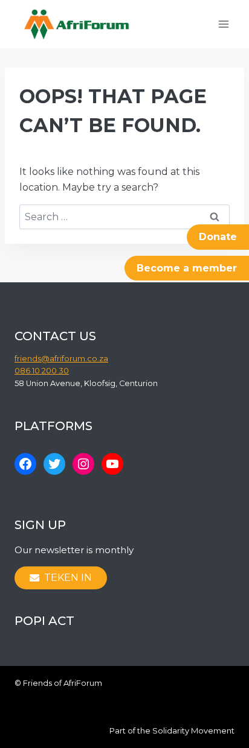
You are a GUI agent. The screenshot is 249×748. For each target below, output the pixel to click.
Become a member (187, 268)
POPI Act (44, 620)
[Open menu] (223, 23)
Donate (218, 236)
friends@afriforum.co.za (61, 358)
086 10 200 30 (42, 370)
